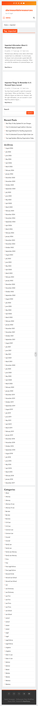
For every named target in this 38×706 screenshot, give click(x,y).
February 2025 (10, 211)
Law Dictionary (10, 589)
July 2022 (8, 303)
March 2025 (9, 207)
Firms (7, 559)
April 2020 (9, 380)
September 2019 (10, 406)
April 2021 (9, 358)
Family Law (9, 544)
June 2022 (9, 306)
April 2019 (9, 424)
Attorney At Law (10, 504)
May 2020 (8, 376)
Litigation (8, 647)
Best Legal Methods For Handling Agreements (19, 131)
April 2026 (9, 163)
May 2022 (8, 310)
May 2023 (8, 266)
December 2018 (10, 439)
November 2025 (10, 181)
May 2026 (8, 159)
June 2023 (8, 262)
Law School (9, 611)
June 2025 (8, 196)
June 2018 (8, 461)
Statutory (8, 680)
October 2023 (10, 247)
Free (7, 563)
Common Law (9, 530)
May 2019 (8, 420)
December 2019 (10, 395)
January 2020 (9, 391)
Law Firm (8, 596)
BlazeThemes (26, 701)
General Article (10, 574)
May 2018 (8, 464)
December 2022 (10, 284)
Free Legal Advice (11, 566)
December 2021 (10, 328)
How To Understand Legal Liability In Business (19, 127)
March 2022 (9, 317)
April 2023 (9, 270)
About (7, 493)
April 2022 (9, 314)
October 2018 (10, 446)
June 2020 (9, 373)
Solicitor (8, 662)
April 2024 (9, 225)
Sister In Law (9, 655)
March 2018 (9, 472)
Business (8, 519)
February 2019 (10, 431)
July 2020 (8, 369)
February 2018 (10, 476)
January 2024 (9, 236)
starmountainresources (19, 10)
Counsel (8, 537)
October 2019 (10, 402)
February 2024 (10, 233)
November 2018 (10, 442)
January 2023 (9, 281)
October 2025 (10, 185)
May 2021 (8, 354)
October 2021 (10, 336)
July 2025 (8, 192)
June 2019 (8, 417)
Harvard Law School (11, 578)
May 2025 (8, 200)
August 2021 (9, 343)
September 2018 (10, 450)
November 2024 (10, 218)
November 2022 (10, 288)
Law (7, 585)
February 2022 (10, 321)
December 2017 (10, 483)
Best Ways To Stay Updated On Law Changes (18, 123)
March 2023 (9, 273)
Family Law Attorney (11, 552)
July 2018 (8, 457)
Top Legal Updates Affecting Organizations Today (20, 138)
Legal (7, 633)
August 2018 (9, 453)
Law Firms (8, 603)
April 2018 (9, 468)
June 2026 (9, 156)
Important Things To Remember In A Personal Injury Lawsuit (18, 83)
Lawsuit (8, 618)
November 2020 (10, 365)
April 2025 (9, 203)
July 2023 (8, 259)
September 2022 (10, 295)
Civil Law (8, 522)
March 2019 (9, 428)
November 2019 (10, 398)
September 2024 (10, 222)
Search (6, 109)
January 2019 (9, 435)
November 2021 (10, 332)
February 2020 (10, 387)
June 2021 (8, 350)
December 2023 (10, 240)
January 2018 (9, 479)
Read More (8, 67)
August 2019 (9, 409)
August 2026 (9, 148)
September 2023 (10, 251)
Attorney (8, 497)
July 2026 (8, 152)
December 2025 (10, 178)
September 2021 (10, 339)
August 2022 (9, 299)
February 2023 (10, 277)
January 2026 (9, 174)
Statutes (8, 673)
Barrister (8, 511)
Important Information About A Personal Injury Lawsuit (16, 46)
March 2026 (9, 167)
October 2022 (10, 292)
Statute (7, 669)
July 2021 (8, 347)
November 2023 (10, 244)
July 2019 (8, 413)
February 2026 (10, 170)
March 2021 (9, 361)
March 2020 (9, 384)
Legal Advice (9, 640)
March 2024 (9, 229)
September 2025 (10, 189)
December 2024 (10, 214)
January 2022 (9, 325)
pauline (8, 51)
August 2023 (9, 255)
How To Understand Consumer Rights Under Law (19, 134)
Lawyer (7, 625)
